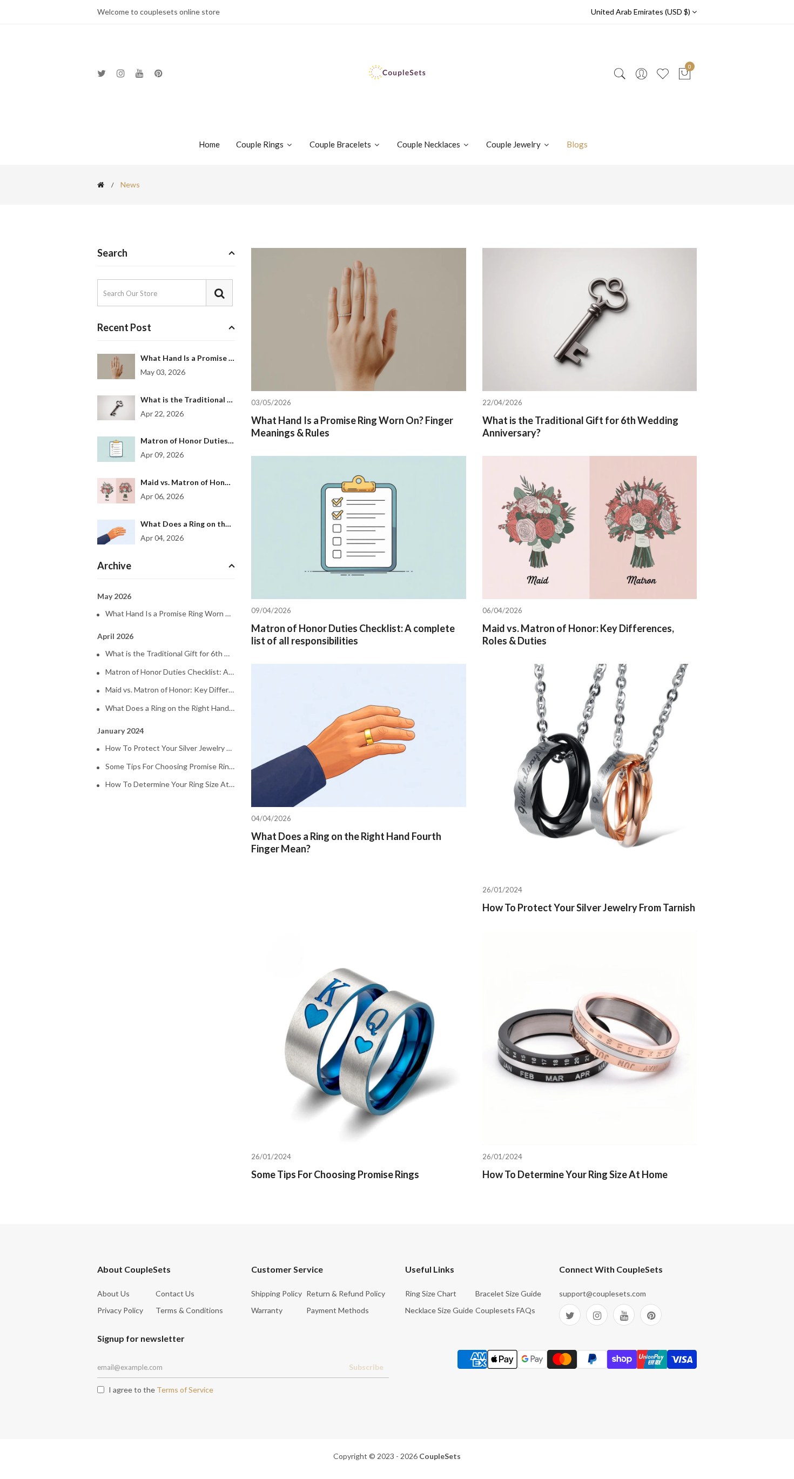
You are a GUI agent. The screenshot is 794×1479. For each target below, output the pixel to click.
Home (209, 144)
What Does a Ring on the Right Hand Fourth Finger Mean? (170, 708)
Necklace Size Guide (439, 1310)
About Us (113, 1293)
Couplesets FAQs (505, 1310)
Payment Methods (337, 1310)
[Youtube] (140, 73)
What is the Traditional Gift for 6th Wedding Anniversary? (170, 653)
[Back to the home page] (100, 185)
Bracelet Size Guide (508, 1293)
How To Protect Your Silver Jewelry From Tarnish (170, 748)
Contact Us (175, 1293)
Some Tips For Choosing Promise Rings (170, 766)
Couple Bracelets (341, 144)
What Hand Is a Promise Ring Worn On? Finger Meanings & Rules (170, 613)
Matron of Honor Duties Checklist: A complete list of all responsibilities (170, 672)
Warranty (266, 1310)
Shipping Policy (276, 1293)
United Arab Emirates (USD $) (641, 11)
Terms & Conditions (189, 1310)
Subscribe (366, 1367)
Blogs (577, 144)
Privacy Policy (120, 1310)
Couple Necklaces (429, 144)
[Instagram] (121, 73)
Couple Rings (260, 144)
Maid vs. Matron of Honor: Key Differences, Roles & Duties (170, 690)
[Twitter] (101, 73)
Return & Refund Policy (345, 1293)
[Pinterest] (158, 73)
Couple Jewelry (514, 144)
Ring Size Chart (430, 1293)
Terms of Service (185, 1389)
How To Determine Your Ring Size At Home (170, 784)
